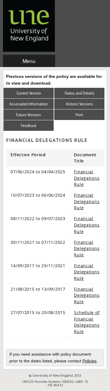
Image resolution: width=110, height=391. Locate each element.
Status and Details (79, 93)
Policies (89, 361)
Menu (29, 60)
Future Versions (28, 114)
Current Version (28, 93)
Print (79, 114)
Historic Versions (79, 104)
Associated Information (28, 104)
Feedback (28, 125)
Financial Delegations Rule (86, 178)
